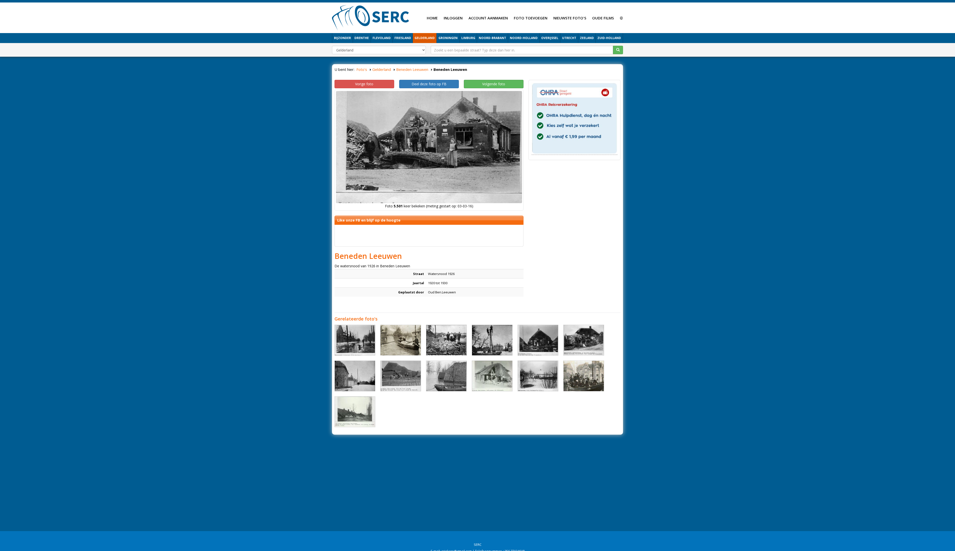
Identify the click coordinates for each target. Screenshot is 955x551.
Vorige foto (364, 84)
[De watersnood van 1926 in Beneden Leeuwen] (354, 340)
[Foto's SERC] (370, 17)
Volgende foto (493, 84)
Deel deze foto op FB (429, 84)
